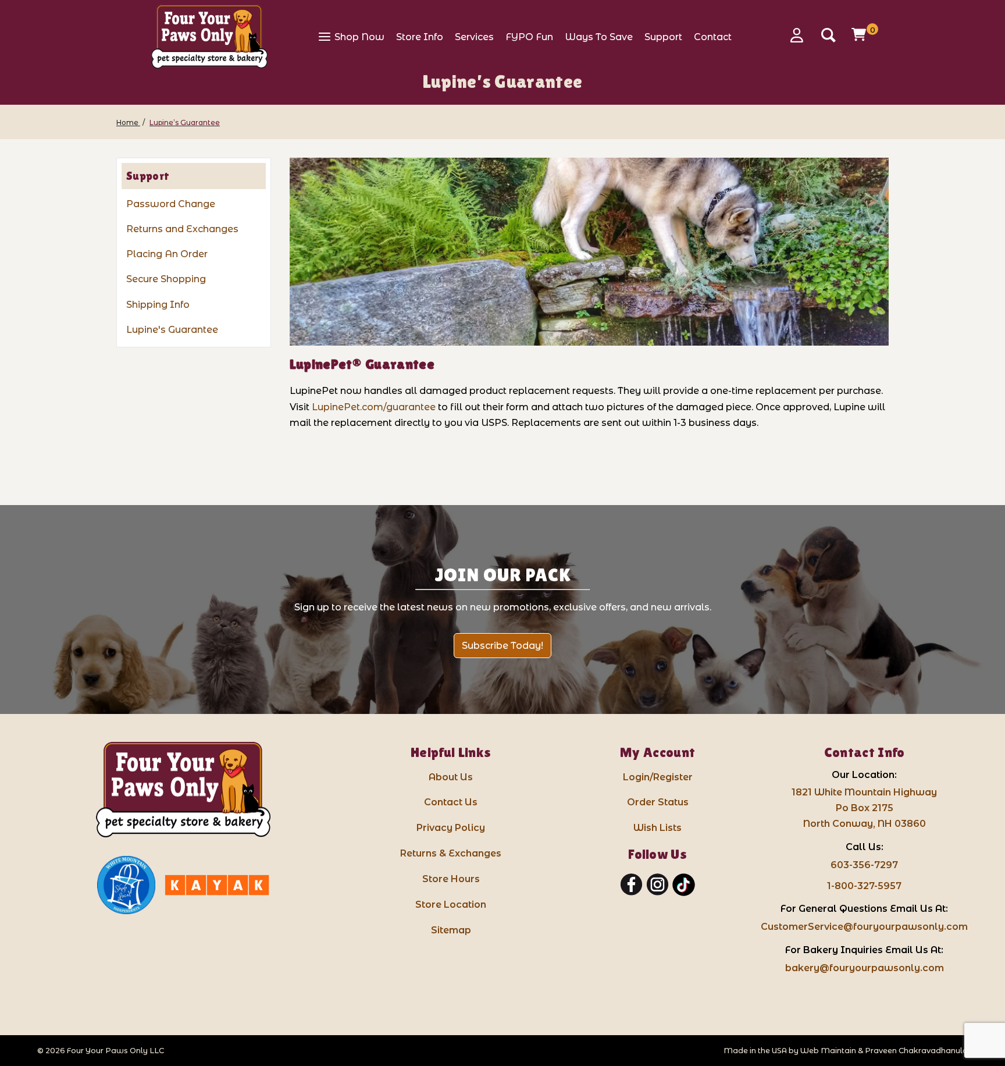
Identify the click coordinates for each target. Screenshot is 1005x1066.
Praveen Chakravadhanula (916, 1050)
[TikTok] (684, 885)
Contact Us (450, 802)
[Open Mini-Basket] (860, 34)
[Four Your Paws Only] (209, 37)
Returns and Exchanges (182, 228)
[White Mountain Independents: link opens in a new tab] (126, 885)
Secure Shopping (166, 279)
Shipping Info (158, 304)
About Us (451, 777)
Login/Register (658, 777)
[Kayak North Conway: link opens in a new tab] (217, 885)
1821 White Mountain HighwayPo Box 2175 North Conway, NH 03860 (864, 808)
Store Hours (451, 878)
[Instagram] (657, 885)
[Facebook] (631, 885)
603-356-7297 (864, 864)
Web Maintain (828, 1050)
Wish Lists (657, 827)
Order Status (658, 802)
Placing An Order (167, 254)
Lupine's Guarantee (172, 329)
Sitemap (451, 930)
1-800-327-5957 (864, 885)
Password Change (170, 203)
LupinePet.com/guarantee (374, 407)
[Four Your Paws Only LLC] (183, 790)
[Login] (800, 35)
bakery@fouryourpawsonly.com (864, 967)
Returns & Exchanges (450, 853)
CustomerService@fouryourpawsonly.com (864, 926)
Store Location (450, 904)
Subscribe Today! (502, 645)
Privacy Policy (450, 827)
